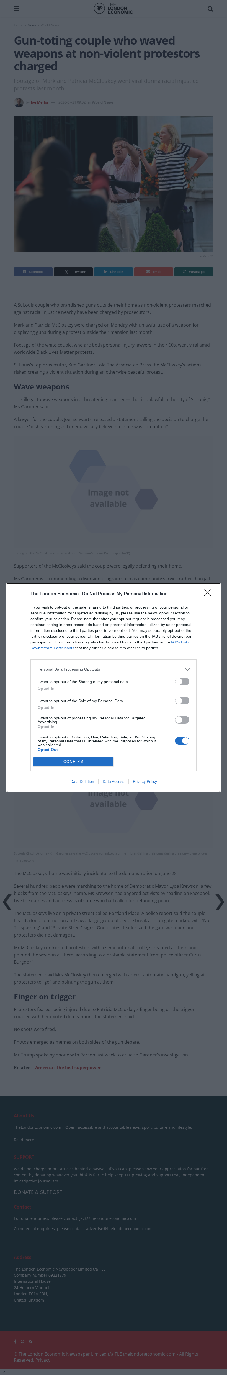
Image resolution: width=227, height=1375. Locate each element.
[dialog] (113, 687)
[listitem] (113, 669)
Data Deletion (82, 781)
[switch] (182, 681)
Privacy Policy (145, 781)
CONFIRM (73, 762)
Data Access (113, 781)
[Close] (209, 594)
